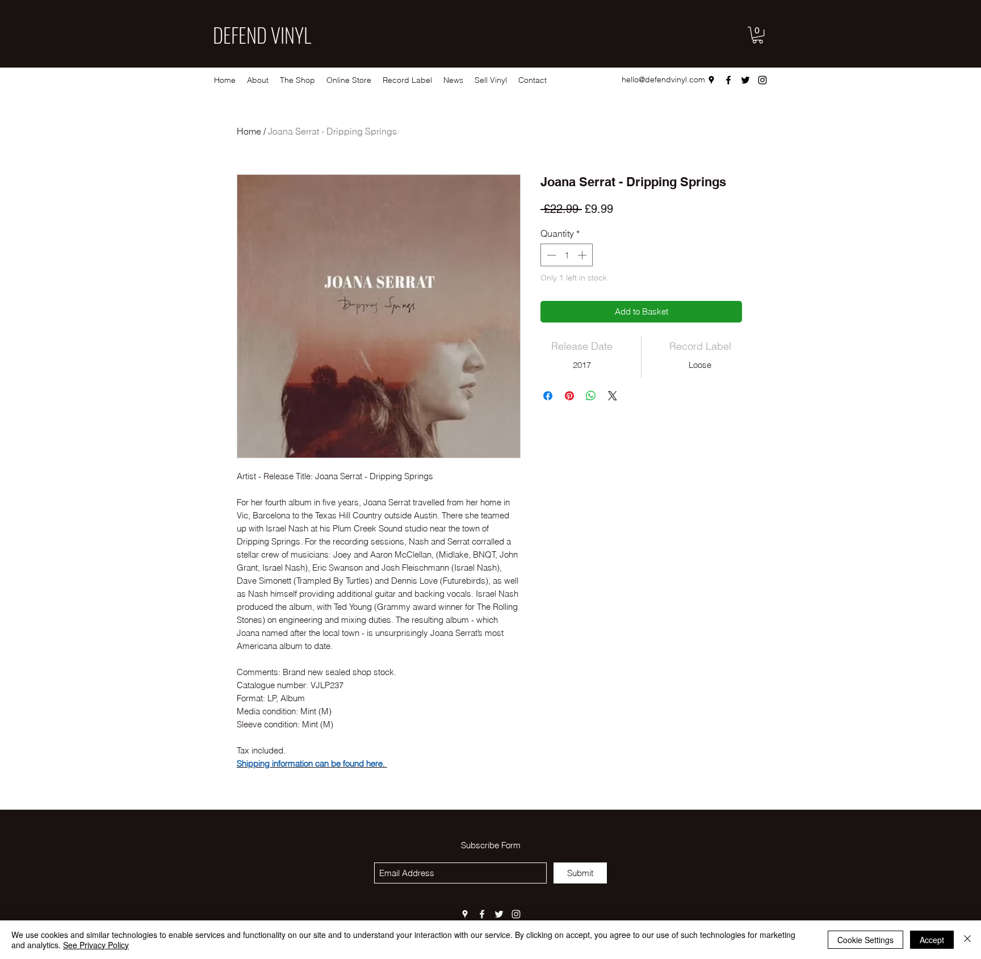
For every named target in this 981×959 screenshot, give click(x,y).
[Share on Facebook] (548, 396)
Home (249, 131)
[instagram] (762, 80)
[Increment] (583, 255)
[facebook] (728, 80)
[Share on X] (612, 396)
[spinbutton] (566, 255)
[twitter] (745, 80)
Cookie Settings (865, 939)
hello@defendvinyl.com (663, 79)
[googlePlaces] (711, 80)
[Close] (967, 939)
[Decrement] (550, 255)
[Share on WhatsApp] (591, 396)
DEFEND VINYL (262, 34)
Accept (932, 939)
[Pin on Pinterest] (569, 396)
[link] (758, 35)
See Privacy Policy (96, 944)
